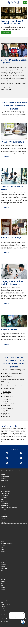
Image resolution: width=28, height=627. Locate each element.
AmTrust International (5, 476)
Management (3, 583)
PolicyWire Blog (4, 560)
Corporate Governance (5, 604)
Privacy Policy (3, 610)
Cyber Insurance (4, 497)
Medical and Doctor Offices (9, 398)
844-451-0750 (14, 620)
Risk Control (3, 564)
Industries (6, 470)
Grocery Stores (4, 531)
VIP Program (3, 570)
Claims (2, 520)
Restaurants (3, 545)
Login (25, 2)
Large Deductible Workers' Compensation (9, 507)
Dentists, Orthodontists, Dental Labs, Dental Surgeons (13, 385)
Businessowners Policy (5, 493)
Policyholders (3, 518)
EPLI (2, 499)
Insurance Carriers (4, 579)
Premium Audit (4, 568)
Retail (2, 547)
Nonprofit (3, 541)
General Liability (4, 501)
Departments (3, 593)
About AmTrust (4, 573)
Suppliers (3, 587)
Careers (3, 589)
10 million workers (5, 69)
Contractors (3, 526)
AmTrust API (3, 558)
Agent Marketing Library (5, 555)
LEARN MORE (6, 156)
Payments (3, 566)
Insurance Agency (7, 391)
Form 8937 (3, 606)
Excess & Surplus (4, 480)
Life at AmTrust (4, 598)
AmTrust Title (3, 478)
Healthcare (3, 535)
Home (2, 470)
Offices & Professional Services (7, 543)
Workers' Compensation (5, 491)
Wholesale (3, 551)
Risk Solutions (3, 484)
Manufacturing (4, 539)
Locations (3, 581)
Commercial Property (5, 503)
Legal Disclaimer (4, 608)
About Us (3, 575)
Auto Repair (3, 524)
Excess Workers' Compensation (7, 509)
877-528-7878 (4, 622)
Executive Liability (4, 505)
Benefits (2, 591)
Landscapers (3, 537)
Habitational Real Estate (5, 533)
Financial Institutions (5, 528)
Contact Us (3, 577)
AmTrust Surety (4, 486)
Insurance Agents (4, 514)
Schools (2, 549)
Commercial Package (5, 495)
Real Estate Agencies (7, 407)
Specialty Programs (5, 482)
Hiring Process (4, 596)
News (2, 585)
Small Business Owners (5, 516)
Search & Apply (4, 600)
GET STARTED (6, 32)
